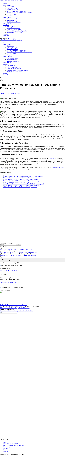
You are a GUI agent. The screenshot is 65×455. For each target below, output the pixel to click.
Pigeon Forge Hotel (15, 93)
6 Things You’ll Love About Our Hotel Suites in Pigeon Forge (20, 187)
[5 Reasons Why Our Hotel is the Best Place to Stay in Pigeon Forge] (21, 179)
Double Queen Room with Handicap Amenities (19, 12)
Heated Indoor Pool (12, 20)
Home (5, 3)
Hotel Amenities (7, 17)
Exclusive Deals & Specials (10, 443)
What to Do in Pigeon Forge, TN (15, 32)
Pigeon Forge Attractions (13, 28)
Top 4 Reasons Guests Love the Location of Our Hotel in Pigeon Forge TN (23, 184)
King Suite (10, 15)
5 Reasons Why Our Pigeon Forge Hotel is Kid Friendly (18, 177)
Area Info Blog (11, 26)
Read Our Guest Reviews (13, 22)
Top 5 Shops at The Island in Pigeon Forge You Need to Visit (16, 311)
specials (52, 158)
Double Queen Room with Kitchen (16, 11)
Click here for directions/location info (10, 282)
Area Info (6, 25)
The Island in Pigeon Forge (14, 29)
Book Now (6, 35)
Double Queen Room (12, 9)
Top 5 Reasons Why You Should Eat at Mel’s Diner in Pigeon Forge (18, 252)
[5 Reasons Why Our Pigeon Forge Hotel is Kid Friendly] (23, 176)
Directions (6, 448)
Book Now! (6, 451)
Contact (5, 34)
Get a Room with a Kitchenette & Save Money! (16, 445)
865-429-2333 (4, 270)
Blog (7, 93)
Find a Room (10, 6)
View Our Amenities (12, 19)
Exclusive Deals (7, 23)
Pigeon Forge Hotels (8, 446)
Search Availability (12, 8)
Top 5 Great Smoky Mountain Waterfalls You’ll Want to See (16, 249)
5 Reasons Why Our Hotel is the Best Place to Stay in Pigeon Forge (21, 181)
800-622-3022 (11, 38)
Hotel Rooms (6, 5)
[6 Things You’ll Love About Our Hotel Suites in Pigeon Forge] (21, 185)
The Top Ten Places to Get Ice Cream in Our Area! (13, 305)
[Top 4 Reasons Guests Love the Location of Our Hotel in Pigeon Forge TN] (16, 182)
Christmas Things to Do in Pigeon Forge (17, 31)
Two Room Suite (11, 14)
